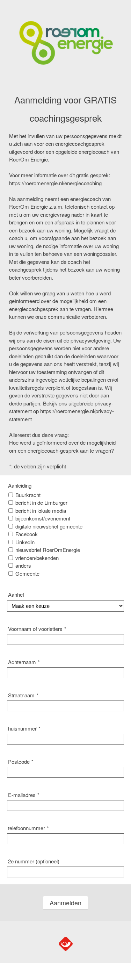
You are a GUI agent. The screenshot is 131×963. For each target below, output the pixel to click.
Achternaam (24, 662)
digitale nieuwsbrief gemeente (48, 526)
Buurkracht (28, 494)
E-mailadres (23, 794)
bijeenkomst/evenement (42, 518)
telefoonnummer (28, 828)
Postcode (21, 761)
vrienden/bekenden (37, 557)
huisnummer (24, 728)
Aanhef (16, 594)
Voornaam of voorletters (37, 628)
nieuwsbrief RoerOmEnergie (47, 549)
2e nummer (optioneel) (33, 861)
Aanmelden (65, 902)
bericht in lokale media (40, 510)
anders (23, 565)
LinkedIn (25, 542)
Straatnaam (23, 695)
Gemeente (27, 573)
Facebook (26, 534)
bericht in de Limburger (41, 502)
